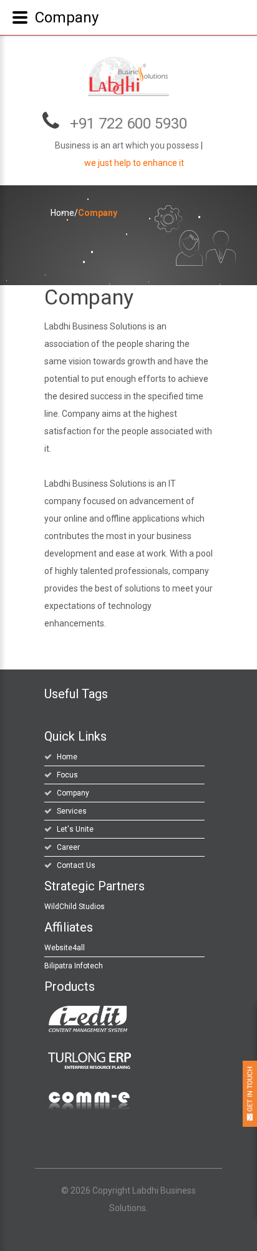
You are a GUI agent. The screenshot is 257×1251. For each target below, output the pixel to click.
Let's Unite (75, 829)
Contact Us (76, 865)
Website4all (64, 947)
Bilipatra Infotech (73, 965)
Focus (67, 775)
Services (72, 811)
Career (68, 847)
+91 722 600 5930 (128, 123)
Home (62, 213)
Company (73, 793)
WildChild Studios (74, 906)
